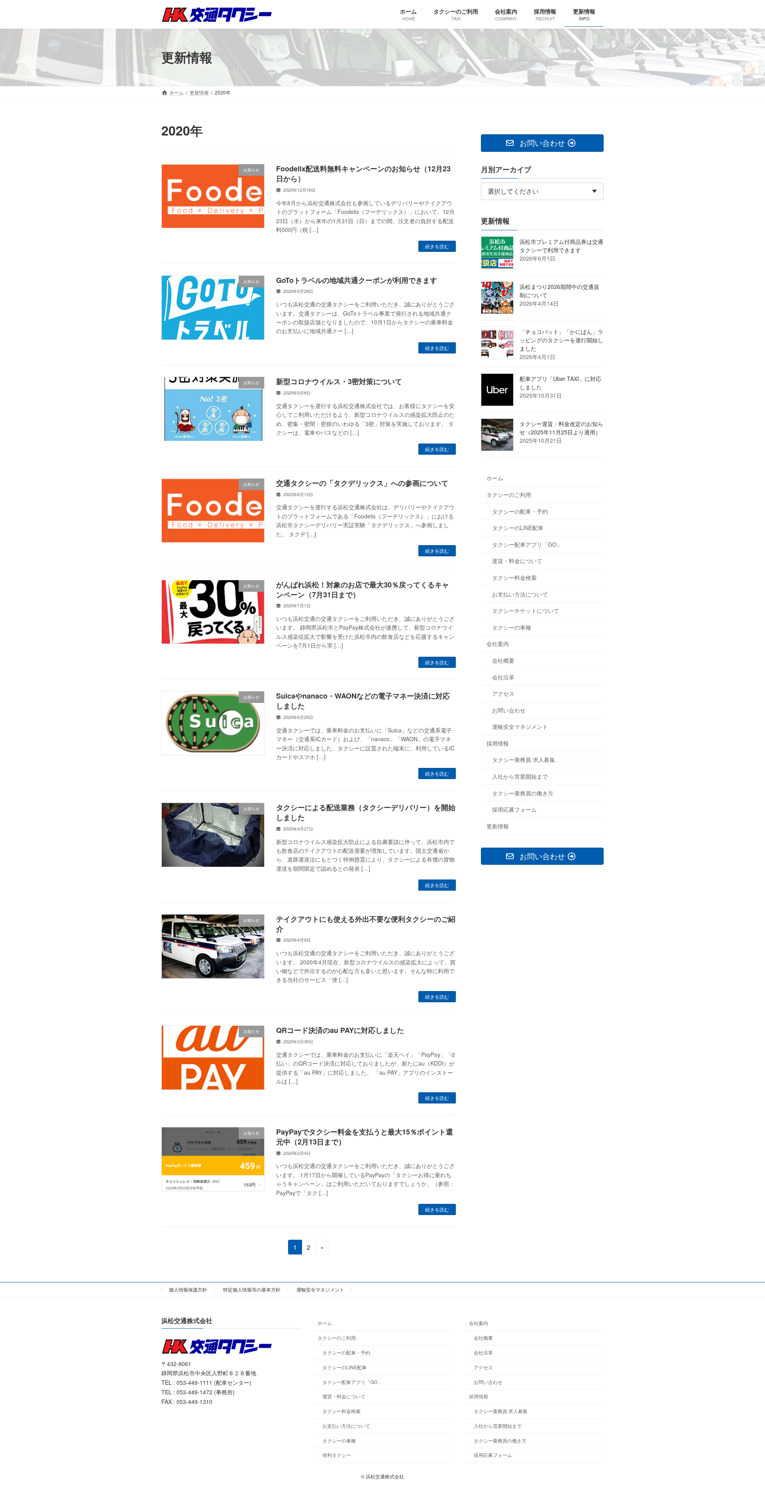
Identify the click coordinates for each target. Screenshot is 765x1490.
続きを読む (437, 246)
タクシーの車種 (511, 627)
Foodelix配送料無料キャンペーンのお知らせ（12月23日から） (363, 173)
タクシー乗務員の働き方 (522, 793)
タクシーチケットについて (525, 610)
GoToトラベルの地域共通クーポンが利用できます (356, 280)
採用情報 (497, 743)
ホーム (494, 478)
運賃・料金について (517, 561)
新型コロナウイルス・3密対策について (339, 381)
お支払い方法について (520, 594)
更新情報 (497, 826)
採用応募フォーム (514, 809)
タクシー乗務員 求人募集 (523, 760)
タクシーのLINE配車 (517, 528)
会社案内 (497, 644)
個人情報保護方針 (188, 1289)
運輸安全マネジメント (520, 726)
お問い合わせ (509, 710)
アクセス (503, 693)
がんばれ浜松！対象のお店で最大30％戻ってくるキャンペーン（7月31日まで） (362, 589)
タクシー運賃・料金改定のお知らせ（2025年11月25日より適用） (561, 427)
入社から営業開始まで (520, 776)
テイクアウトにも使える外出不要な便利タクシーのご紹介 (365, 924)
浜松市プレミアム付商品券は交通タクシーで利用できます (561, 245)
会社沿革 (503, 677)
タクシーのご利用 (508, 495)
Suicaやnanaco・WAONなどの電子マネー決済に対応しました (363, 701)
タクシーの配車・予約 (520, 511)
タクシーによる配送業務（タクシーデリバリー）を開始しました (365, 812)
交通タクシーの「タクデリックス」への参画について (362, 483)
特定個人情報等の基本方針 (251, 1289)
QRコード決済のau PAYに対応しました (340, 1030)
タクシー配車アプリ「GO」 (527, 544)
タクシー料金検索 (514, 577)
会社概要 (503, 660)
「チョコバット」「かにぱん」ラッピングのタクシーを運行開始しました (561, 339)
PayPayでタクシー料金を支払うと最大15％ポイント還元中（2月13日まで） (364, 1137)
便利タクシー (336, 1454)
